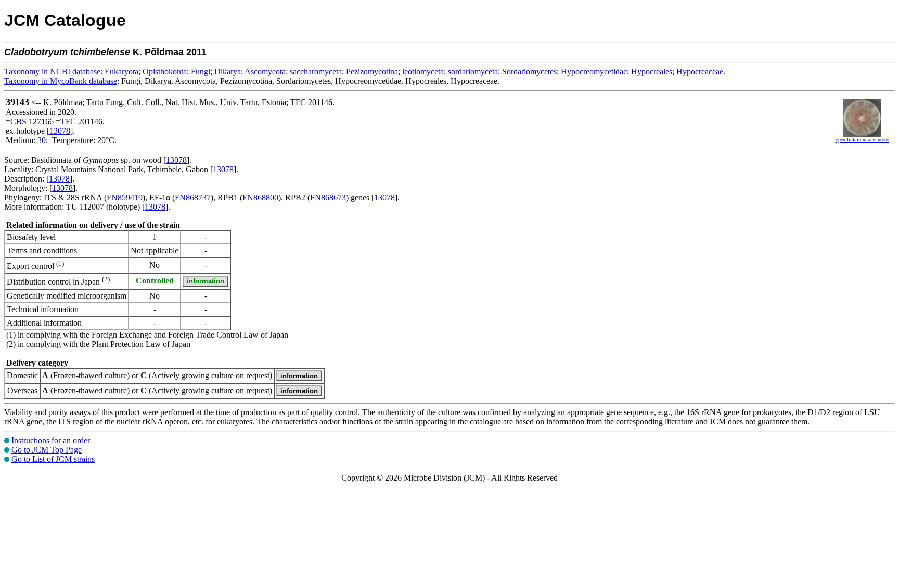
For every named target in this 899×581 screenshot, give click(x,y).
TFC (68, 121)
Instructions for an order (50, 440)
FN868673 (328, 197)
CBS (18, 121)
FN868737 (193, 197)
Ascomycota (265, 71)
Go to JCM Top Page (46, 449)
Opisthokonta (165, 71)
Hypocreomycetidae (594, 71)
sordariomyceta (473, 71)
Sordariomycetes (529, 71)
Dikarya (227, 71)
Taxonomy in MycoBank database (60, 80)
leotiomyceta (423, 71)
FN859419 (125, 197)
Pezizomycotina (372, 71)
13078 (59, 130)
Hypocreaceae (699, 71)
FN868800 (260, 197)
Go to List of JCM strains (53, 459)
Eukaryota (121, 71)
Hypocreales (651, 71)
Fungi (200, 71)
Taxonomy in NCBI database (52, 71)
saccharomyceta (316, 71)
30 (41, 140)
